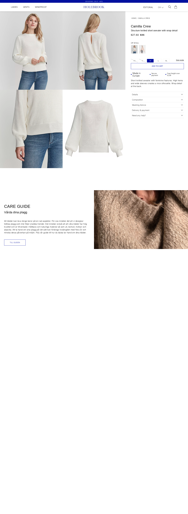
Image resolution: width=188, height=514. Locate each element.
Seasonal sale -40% (94, 1)
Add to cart (157, 66)
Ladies (14, 7)
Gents (26, 7)
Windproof (41, 7)
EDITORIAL (148, 7)
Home (133, 18)
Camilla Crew (144, 18)
